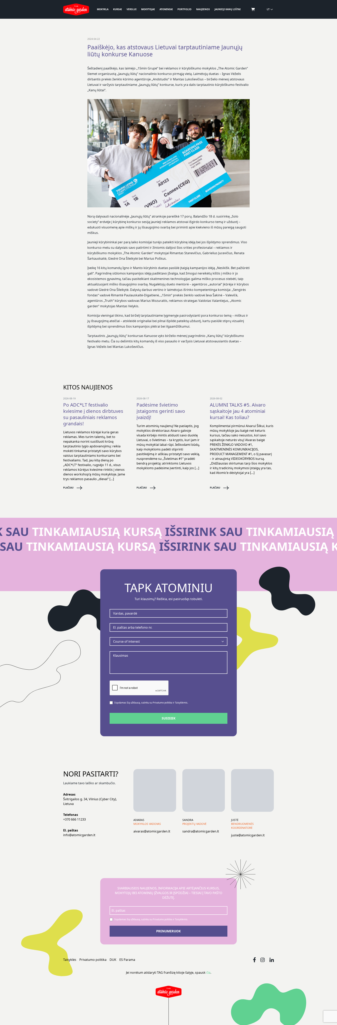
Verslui (132, 9)
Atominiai (166, 9)
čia (208, 972)
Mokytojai (148, 9)
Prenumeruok (168, 931)
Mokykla (102, 9)
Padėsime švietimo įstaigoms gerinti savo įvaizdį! (161, 411)
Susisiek (169, 718)
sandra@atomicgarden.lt (200, 831)
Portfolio (184, 9)
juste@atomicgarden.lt (248, 835)
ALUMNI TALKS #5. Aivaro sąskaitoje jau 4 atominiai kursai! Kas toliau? (238, 411)
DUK (113, 959)
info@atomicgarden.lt (79, 835)
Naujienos (203, 9)
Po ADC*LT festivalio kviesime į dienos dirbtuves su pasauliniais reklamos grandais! (93, 414)
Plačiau (68, 487)
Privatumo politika (92, 959)
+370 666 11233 (74, 819)
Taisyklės (69, 959)
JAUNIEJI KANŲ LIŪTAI (228, 9)
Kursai (117, 9)
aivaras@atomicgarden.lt (151, 831)
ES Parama (127, 959)
